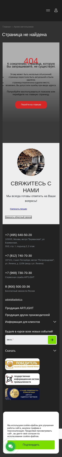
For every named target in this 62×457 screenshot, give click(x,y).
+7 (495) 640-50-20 (18, 235)
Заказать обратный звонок (18, 217)
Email (9, 340)
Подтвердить (31, 444)
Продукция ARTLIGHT (19, 308)
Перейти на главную (31, 104)
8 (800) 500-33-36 (17, 286)
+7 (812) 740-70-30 (18, 255)
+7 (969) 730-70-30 (18, 273)
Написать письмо (18, 209)
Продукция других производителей (27, 315)
